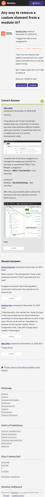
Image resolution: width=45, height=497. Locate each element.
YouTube (4, 465)
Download (5, 403)
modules (32, 85)
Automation (6, 443)
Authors (4, 397)
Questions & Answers (10, 400)
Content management (11, 431)
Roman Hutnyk (8, 267)
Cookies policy (18, 495)
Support (4, 409)
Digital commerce (9, 437)
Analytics (5, 446)
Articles (4, 394)
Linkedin (4, 471)
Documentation (8, 406)
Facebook (5, 462)
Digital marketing (9, 434)
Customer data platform (11, 440)
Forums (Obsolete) (9, 415)
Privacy (6, 495)
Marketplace (6, 412)
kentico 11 (21, 85)
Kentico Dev (21, 31)
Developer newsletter (10, 476)
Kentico (15, 492)
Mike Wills (8, 108)
